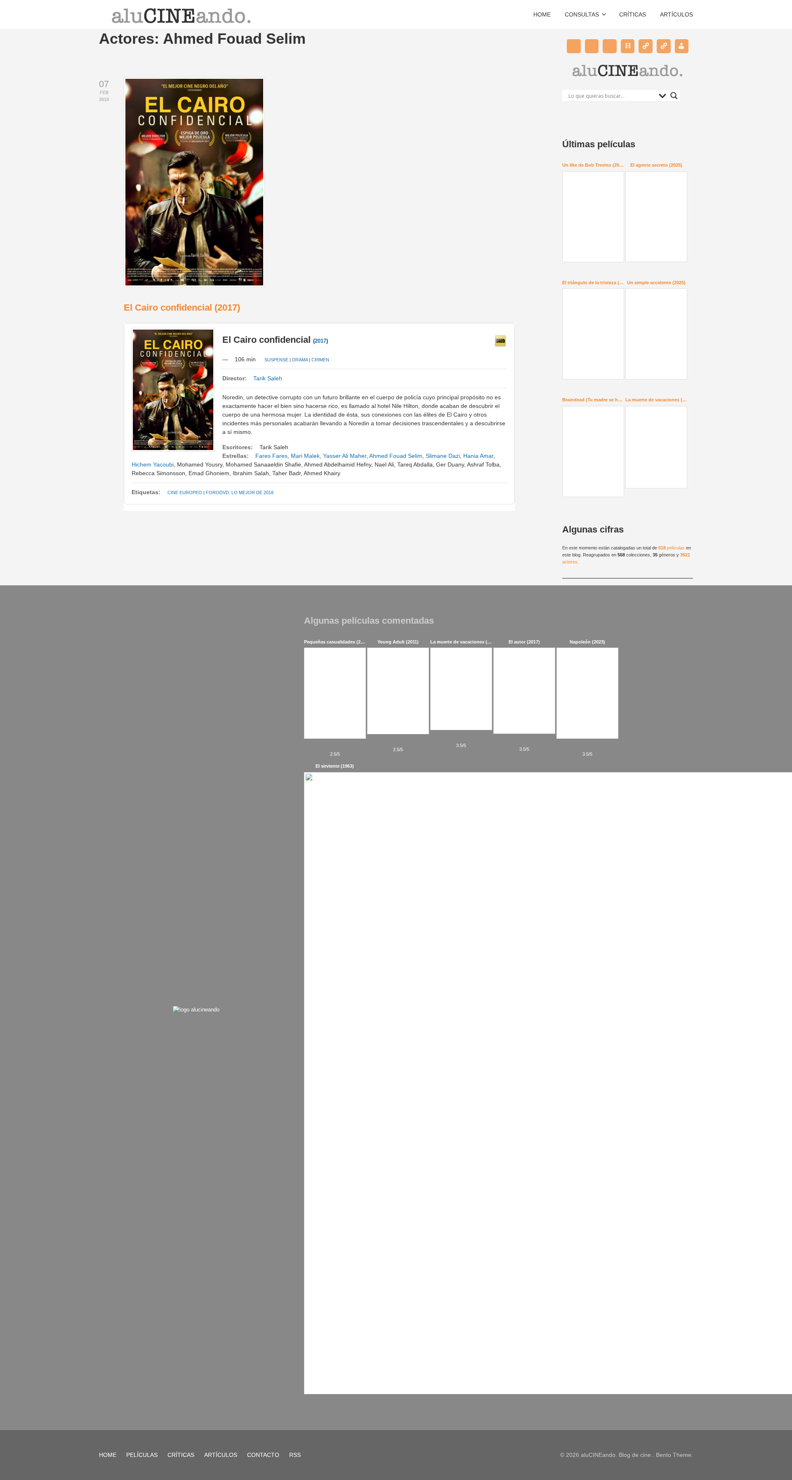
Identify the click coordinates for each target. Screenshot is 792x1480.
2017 (320, 341)
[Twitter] (574, 46)
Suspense (276, 359)
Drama (300, 359)
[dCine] (664, 46)
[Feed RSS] (610, 46)
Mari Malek (305, 455)
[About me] (682, 46)
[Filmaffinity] (628, 46)
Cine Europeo (184, 492)
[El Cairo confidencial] (500, 344)
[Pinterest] (592, 46)
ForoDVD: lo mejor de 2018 (239, 492)
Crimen (320, 359)
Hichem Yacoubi (153, 464)
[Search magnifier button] (674, 95)
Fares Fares (271, 455)
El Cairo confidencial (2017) (182, 307)
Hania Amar (478, 455)
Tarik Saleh (267, 378)
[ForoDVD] (645, 46)
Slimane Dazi (443, 455)
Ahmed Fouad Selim (395, 455)
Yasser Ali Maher (344, 455)
